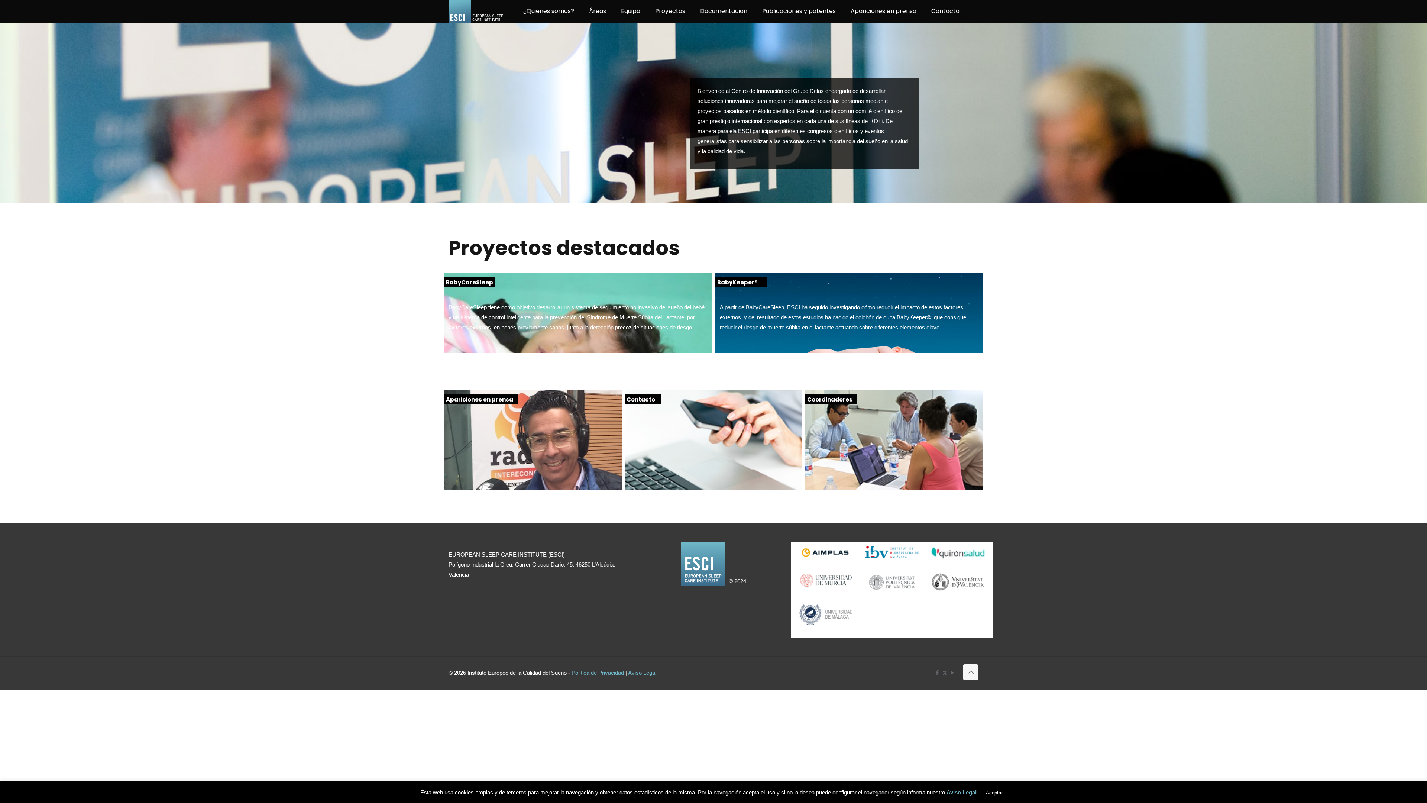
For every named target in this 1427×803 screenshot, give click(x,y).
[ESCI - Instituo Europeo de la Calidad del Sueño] (477, 11)
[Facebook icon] (937, 673)
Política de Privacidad (598, 673)
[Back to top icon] (970, 672)
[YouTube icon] (952, 673)
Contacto (641, 399)
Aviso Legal (642, 673)
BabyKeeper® (737, 282)
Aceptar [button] (994, 793)
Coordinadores (829, 399)
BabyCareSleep (469, 282)
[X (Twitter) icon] (945, 673)
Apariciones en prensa (479, 399)
